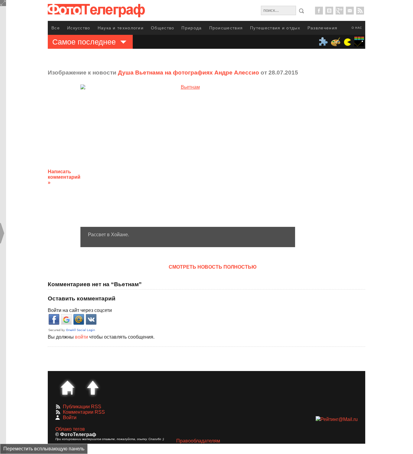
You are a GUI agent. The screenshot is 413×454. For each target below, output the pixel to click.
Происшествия (226, 27)
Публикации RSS (82, 406)
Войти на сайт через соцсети (80, 310)
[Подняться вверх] (93, 388)
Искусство (78, 27)
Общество (162, 27)
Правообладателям (198, 440)
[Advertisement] (343, 172)
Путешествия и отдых (275, 27)
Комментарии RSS (84, 412)
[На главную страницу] (67, 388)
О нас (357, 27)
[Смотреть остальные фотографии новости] (187, 156)
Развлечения (322, 27)
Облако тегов (70, 429)
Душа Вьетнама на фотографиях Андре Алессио (188, 72)
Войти (69, 417)
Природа (191, 27)
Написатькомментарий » (64, 177)
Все (55, 27)
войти (81, 337)
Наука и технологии (121, 27)
